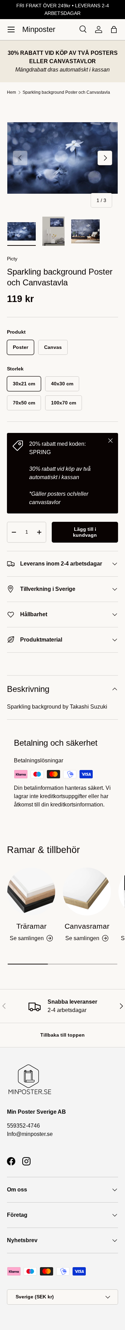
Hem (11, 92)
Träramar (31, 926)
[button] (114, 29)
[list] (62, 158)
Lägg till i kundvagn (85, 532)
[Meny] (11, 29)
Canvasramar (87, 926)
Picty (12, 258)
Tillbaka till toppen (62, 1035)
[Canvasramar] (87, 891)
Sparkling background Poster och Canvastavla (66, 92)
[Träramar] (31, 891)
